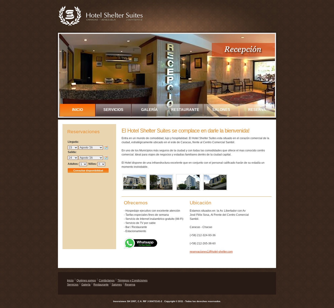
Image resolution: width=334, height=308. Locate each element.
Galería (149, 110)
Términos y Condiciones (132, 280)
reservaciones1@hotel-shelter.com (211, 251)
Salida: (72, 152)
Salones (221, 110)
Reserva (257, 110)
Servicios (113, 110)
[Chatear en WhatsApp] (141, 239)
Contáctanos (107, 280)
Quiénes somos (86, 280)
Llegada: (73, 141)
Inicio (77, 110)
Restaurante (185, 110)
